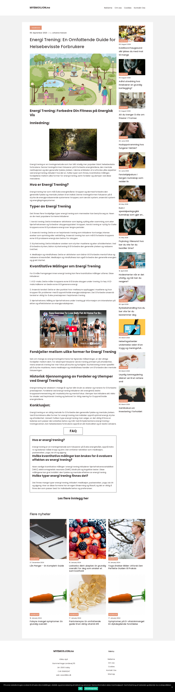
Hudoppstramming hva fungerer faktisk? (131, 146)
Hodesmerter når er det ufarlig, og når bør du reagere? (131, 278)
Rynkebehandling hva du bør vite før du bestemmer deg (132, 311)
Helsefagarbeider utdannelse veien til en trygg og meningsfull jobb (131, 345)
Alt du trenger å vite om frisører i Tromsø (131, 116)
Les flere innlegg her (73, 498)
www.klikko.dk (65, 675)
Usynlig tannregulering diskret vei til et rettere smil (131, 378)
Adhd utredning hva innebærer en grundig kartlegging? (130, 85)
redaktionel (36, 28)
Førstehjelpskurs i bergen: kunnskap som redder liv (131, 178)
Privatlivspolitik (91, 688)
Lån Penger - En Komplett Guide (47, 565)
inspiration (123, 41)
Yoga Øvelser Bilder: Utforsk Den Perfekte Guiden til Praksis (125, 567)
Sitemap (111, 674)
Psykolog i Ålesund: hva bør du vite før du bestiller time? (131, 245)
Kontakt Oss (139, 7)
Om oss (118, 7)
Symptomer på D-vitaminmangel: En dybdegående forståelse (126, 622)
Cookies (127, 7)
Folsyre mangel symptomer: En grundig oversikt (46, 622)
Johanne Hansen (59, 33)
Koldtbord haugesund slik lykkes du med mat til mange (131, 51)
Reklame (108, 7)
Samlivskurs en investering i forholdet (130, 409)
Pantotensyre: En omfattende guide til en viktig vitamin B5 (85, 622)
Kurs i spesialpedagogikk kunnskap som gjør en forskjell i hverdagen (130, 211)
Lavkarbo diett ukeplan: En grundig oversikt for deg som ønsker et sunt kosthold (87, 568)
